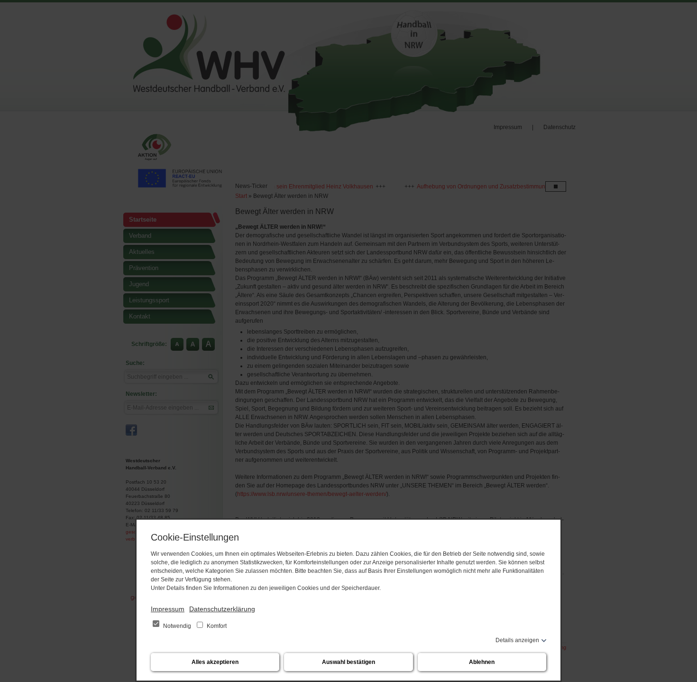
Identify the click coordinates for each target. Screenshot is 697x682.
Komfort (216, 626)
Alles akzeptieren (215, 662)
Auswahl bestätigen (348, 662)
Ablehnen (482, 662)
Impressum (167, 609)
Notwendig (177, 626)
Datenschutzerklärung (222, 609)
